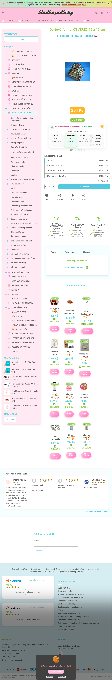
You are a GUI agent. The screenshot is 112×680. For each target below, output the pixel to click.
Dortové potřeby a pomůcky (42, 572)
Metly (13, 188)
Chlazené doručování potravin (70, 597)
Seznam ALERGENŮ (66, 629)
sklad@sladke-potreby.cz (69, 646)
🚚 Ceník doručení (77, 150)
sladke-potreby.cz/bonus (71, 5)
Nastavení (49, 677)
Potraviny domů (8, 657)
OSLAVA (14, 294)
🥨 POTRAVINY (18, 78)
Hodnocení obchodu (66, 626)
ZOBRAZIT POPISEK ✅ (76, 267)
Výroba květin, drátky (20, 254)
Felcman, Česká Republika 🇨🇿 (77, 36)
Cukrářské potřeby (20, 569)
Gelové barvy (36, 569)
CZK (3, 13)
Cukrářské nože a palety (21, 129)
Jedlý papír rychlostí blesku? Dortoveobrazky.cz (78, 623)
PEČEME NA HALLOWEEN (22, 342)
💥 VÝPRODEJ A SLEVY (21, 51)
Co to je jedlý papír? (10, 653)
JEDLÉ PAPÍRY (17, 64)
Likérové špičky (17, 166)
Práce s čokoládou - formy (22, 179)
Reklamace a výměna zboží (69, 613)
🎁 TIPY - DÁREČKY (20, 329)
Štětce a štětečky (18, 245)
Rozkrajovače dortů (19, 214)
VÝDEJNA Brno (64, 588)
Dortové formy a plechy (21, 138)
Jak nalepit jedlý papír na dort (14, 650)
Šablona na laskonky (19, 236)
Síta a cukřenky (17, 232)
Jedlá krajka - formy (19, 157)
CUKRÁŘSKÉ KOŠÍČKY (21, 86)
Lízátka (14, 175)
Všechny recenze (33, 592)
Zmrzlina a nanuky (18, 263)
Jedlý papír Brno (53, 569)
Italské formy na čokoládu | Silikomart (22, 119)
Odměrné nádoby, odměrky (23, 152)
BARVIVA (15, 73)
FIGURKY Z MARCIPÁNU (21, 95)
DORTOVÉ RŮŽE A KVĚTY (22, 100)
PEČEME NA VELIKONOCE (22, 338)
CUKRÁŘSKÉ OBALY (20, 307)
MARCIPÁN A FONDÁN (21, 69)
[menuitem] (8, 20)
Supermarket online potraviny (70, 572)
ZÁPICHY (15, 290)
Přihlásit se (40, 551)
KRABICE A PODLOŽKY (21, 108)
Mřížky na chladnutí (19, 192)
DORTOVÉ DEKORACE (21, 281)
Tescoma (15, 249)
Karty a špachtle (18, 162)
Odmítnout (62, 677)
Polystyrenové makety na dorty (24, 210)
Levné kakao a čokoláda (74, 569)
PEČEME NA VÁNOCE (20, 347)
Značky (14, 351)
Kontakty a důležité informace (71, 594)
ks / (10, 420)
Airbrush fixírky (17, 125)
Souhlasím (57, 671)
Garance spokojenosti (67, 601)
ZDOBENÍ (15, 91)
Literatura (15, 171)
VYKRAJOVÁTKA (18, 277)
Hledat (21, 39)
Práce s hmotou (17, 184)
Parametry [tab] (69, 252)
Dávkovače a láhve (19, 134)
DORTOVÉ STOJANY (20, 272)
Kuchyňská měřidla (19, 147)
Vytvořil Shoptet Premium (100, 676)
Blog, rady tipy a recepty (12, 660)
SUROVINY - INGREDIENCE (23, 82)
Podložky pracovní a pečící (22, 206)
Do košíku (85, 187)
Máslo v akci (93, 569)
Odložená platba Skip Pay (69, 620)
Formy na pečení (18, 143)
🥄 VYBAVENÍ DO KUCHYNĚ (23, 321)
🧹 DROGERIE (17, 316)
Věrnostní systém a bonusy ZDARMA (74, 616)
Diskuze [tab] (86, 252)
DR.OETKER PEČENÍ (20, 285)
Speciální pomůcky (19, 219)
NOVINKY (15, 60)
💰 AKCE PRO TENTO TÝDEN (24, 56)
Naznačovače (16, 197)
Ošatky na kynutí (18, 201)
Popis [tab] (53, 252)
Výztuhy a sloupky (18, 267)
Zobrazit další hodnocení (96, 511)
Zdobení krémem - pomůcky (23, 258)
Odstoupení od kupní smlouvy (70, 607)
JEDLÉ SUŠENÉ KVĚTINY (22, 104)
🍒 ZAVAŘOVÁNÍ (18, 312)
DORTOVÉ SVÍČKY (19, 299)
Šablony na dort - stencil (21, 241)
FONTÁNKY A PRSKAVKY (22, 303)
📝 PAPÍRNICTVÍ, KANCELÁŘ (24, 325)
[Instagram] (60, 653)
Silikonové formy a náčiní (21, 228)
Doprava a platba (65, 591)
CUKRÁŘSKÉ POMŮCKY (21, 113)
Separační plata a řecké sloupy (24, 223)
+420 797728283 (65, 649)
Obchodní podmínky (66, 604)
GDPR (60, 610)
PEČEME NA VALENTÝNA (22, 334)
